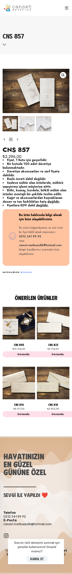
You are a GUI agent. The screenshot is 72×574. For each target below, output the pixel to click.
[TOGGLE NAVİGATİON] (58, 8)
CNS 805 (19, 344)
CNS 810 (53, 404)
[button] (63, 75)
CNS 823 (53, 344)
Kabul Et (37, 559)
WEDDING (26, 272)
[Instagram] (6, 535)
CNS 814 (19, 404)
